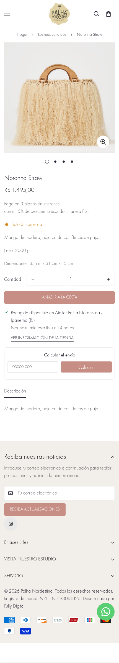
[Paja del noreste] (59, 14)
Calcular (86, 367)
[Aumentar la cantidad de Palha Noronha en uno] (108, 279)
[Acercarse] (103, 142)
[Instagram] (10, 524)
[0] (108, 13)
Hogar (22, 35)
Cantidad (12, 279)
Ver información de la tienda (42, 338)
